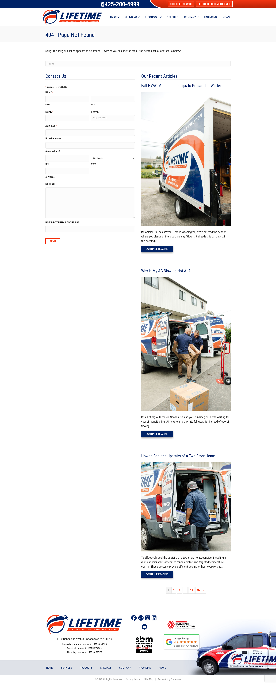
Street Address (53, 138)
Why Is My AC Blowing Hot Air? (165, 271)
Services (66, 667)
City (47, 164)
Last (93, 104)
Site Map (148, 679)
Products (86, 667)
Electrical (152, 17)
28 (191, 590)
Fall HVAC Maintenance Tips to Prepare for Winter (181, 85)
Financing (210, 17)
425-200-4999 (122, 4)
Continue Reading (159, 248)
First (47, 104)
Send (53, 241)
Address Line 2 (53, 151)
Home (49, 667)
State (93, 163)
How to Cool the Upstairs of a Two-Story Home (178, 456)
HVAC (113, 17)
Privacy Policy (133, 679)
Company (190, 17)
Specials (172, 17)
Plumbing (131, 17)
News (226, 17)
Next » (200, 590)
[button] (181, 4)
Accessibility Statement (170, 679)
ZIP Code (50, 177)
